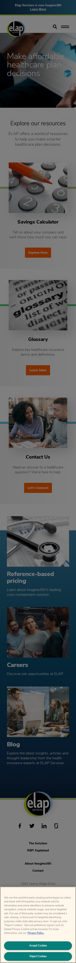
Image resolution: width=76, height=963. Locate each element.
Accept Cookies (38, 945)
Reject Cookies (38, 956)
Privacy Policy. (36, 933)
